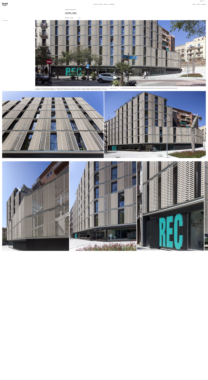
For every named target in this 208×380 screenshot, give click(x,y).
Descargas (204, 4)
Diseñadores (111, 4)
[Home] (5, 4)
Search (201, 1)
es (204, 1)
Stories (194, 4)
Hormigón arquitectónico (70, 9)
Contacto (198, 4)
